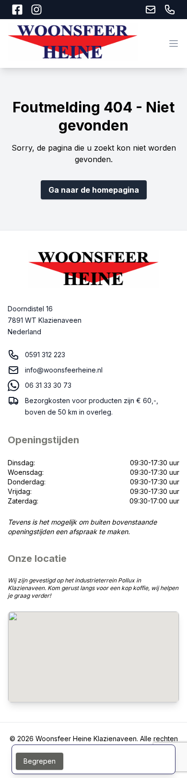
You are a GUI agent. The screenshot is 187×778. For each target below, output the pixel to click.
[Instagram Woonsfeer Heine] (36, 9)
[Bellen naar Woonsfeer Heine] (169, 9)
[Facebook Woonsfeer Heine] (17, 9)
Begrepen (39, 761)
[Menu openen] (173, 43)
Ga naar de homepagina (93, 190)
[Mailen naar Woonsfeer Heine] (150, 9)
